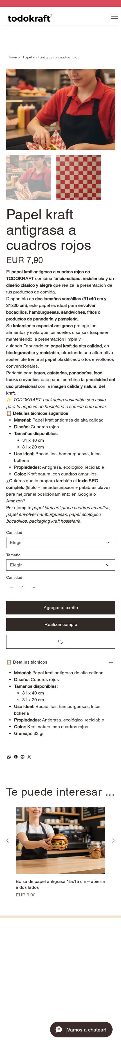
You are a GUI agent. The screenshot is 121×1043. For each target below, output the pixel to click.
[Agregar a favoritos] (60, 642)
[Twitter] (29, 757)
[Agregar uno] (34, 587)
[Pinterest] (22, 757)
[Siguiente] (113, 840)
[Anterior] (7, 840)
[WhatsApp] (9, 757)
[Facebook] (16, 757)
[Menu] (114, 16)
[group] (60, 853)
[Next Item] (110, 109)
